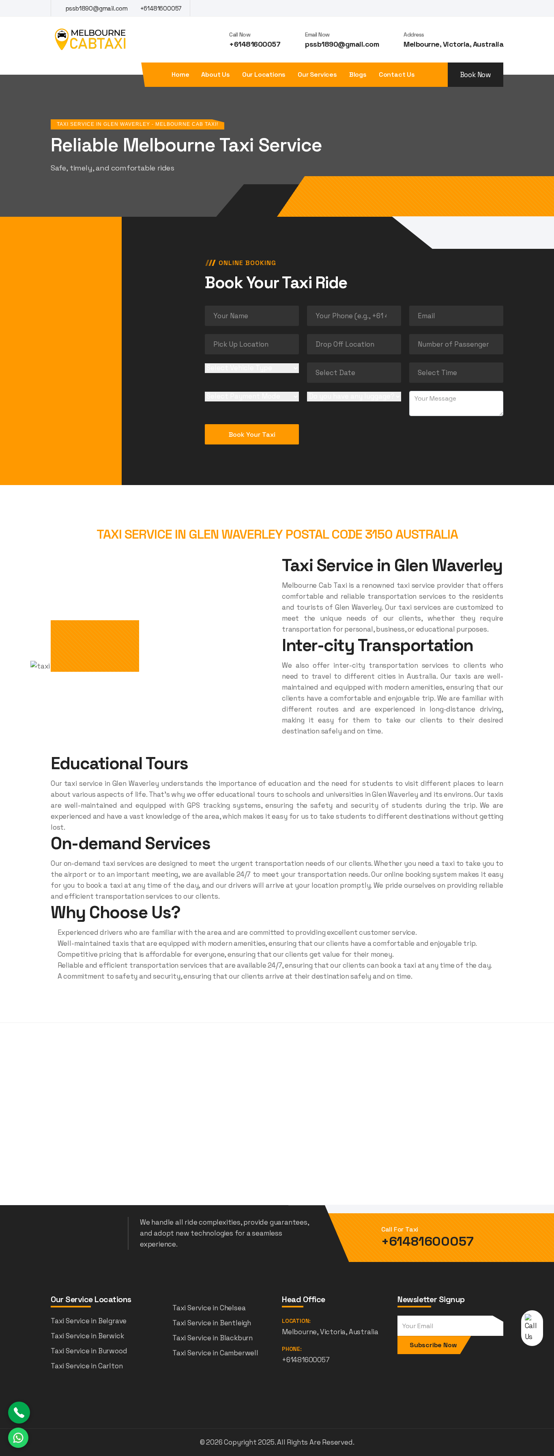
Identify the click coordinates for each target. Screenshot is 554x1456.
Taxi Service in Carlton (86, 1365)
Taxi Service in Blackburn (212, 1337)
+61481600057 (160, 8)
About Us (215, 74)
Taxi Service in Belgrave (89, 1320)
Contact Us (397, 74)
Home (180, 74)
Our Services (317, 74)
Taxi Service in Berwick (87, 1335)
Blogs (358, 74)
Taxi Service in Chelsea (208, 1307)
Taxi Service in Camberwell (215, 1352)
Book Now (475, 74)
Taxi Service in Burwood (89, 1350)
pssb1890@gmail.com (96, 8)
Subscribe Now (433, 1345)
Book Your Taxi (252, 434)
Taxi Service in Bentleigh (211, 1322)
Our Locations (264, 74)
